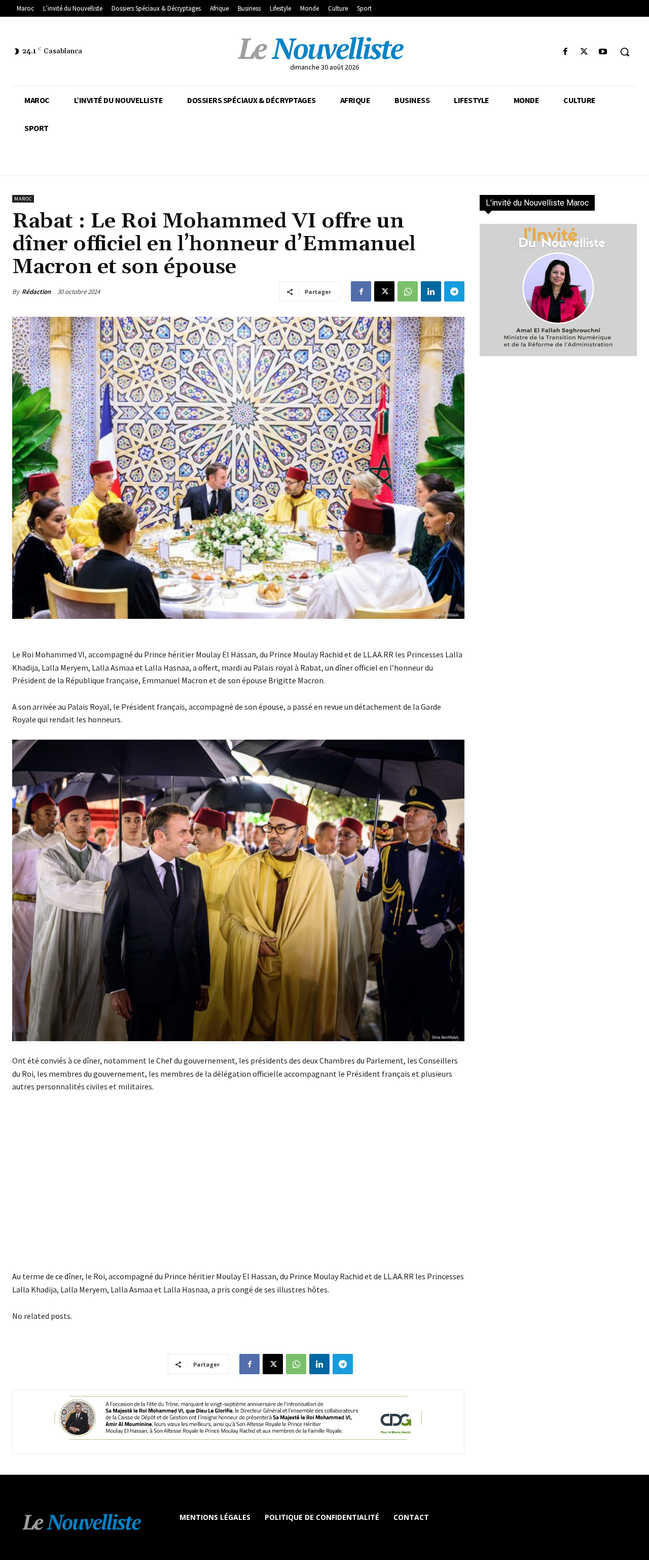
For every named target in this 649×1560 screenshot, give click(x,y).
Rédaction (36, 291)
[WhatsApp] (408, 291)
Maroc (23, 198)
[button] (624, 52)
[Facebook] (565, 52)
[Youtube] (603, 52)
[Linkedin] (431, 291)
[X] (584, 52)
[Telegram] (454, 291)
